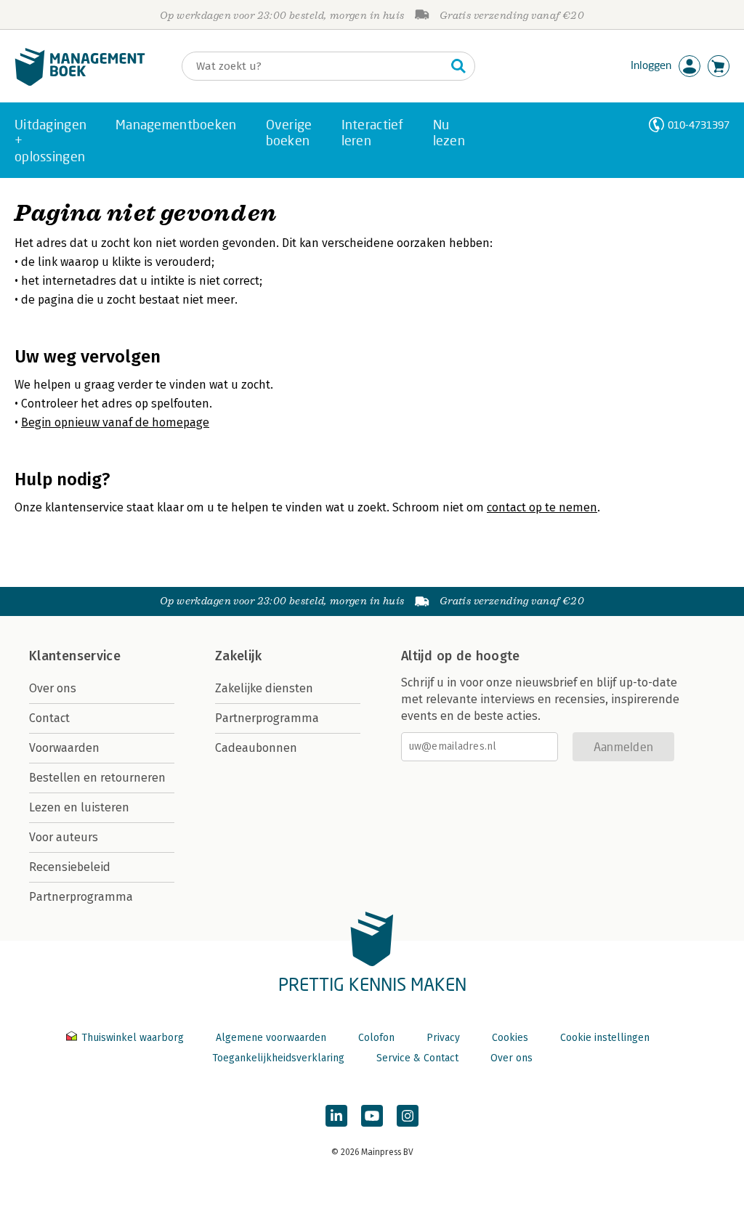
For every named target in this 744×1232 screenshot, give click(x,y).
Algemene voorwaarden (271, 1038)
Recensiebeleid (69, 867)
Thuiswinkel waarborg (132, 1038)
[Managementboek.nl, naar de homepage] (80, 82)
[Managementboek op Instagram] (407, 1116)
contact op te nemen (542, 507)
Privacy (443, 1038)
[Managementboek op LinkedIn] (336, 1116)
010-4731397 (698, 124)
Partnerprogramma (81, 897)
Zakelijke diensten (264, 688)
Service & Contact (417, 1058)
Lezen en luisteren (79, 807)
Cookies (510, 1038)
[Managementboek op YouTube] (372, 1116)
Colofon (376, 1038)
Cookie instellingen (605, 1038)
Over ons (52, 688)
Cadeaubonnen (256, 748)
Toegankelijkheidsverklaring (278, 1058)
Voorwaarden (64, 748)
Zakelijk (238, 656)
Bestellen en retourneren (97, 778)
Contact (49, 718)
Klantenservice (75, 656)
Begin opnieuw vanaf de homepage (115, 422)
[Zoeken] (458, 66)
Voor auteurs (63, 837)
